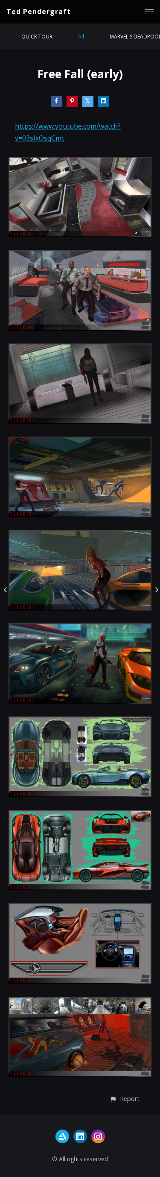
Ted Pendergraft (38, 11)
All (81, 36)
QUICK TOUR (36, 36)
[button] (124, 1098)
